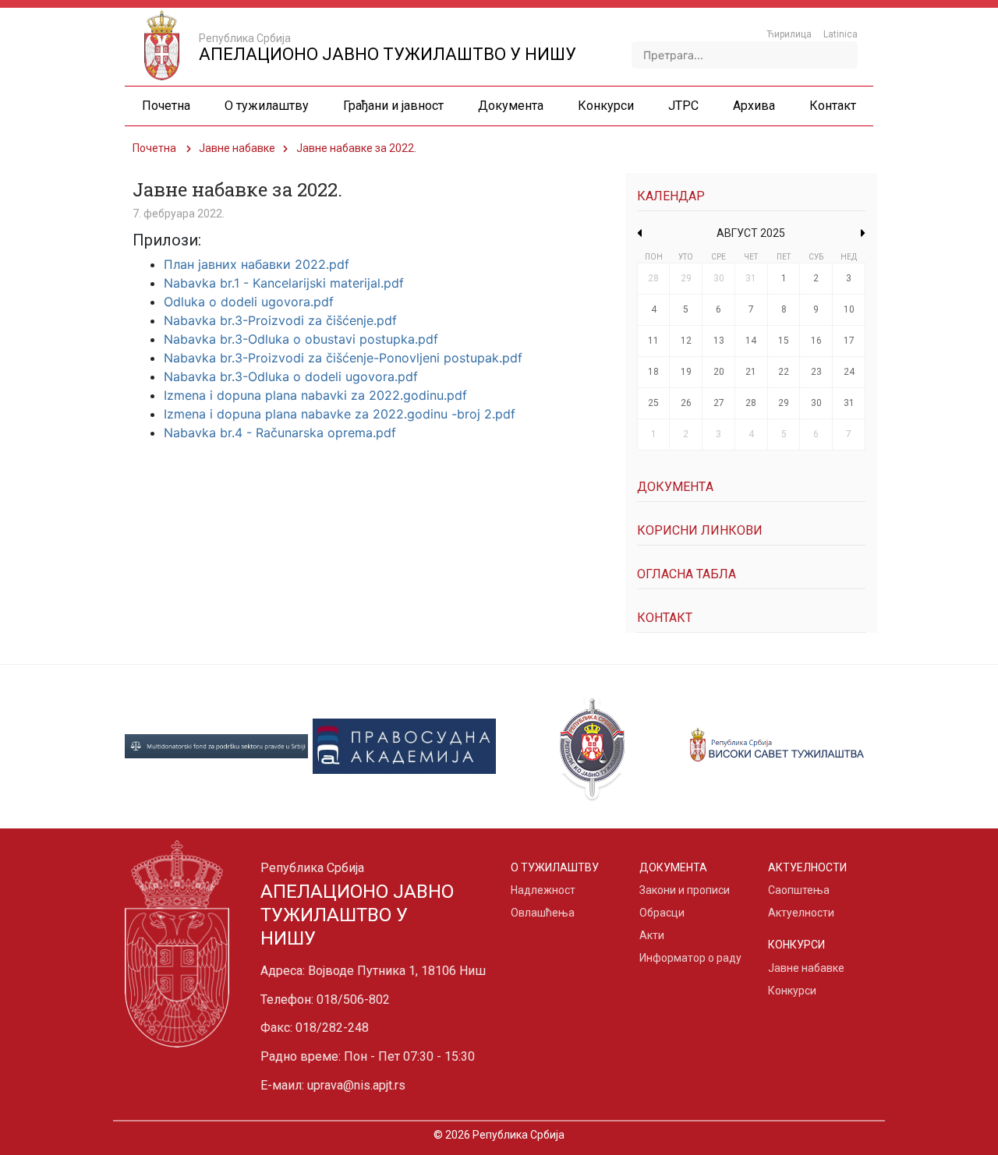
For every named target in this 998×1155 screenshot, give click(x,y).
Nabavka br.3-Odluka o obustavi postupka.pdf (301, 339)
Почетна (154, 148)
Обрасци (662, 912)
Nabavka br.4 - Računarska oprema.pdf (280, 432)
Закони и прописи (684, 890)
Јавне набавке (237, 148)
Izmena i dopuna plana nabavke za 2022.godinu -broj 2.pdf (339, 414)
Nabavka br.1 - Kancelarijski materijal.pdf (284, 283)
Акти (651, 935)
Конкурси (792, 990)
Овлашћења (543, 912)
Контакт (664, 617)
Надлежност (543, 890)
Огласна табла (686, 574)
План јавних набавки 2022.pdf (256, 264)
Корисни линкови (700, 530)
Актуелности (801, 912)
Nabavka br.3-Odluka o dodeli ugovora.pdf (291, 376)
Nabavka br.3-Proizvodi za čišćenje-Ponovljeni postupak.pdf (343, 358)
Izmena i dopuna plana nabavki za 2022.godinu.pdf (315, 395)
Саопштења (799, 890)
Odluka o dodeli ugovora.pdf (249, 301)
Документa (675, 486)
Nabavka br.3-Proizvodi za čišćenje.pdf (280, 320)
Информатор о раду (690, 958)
